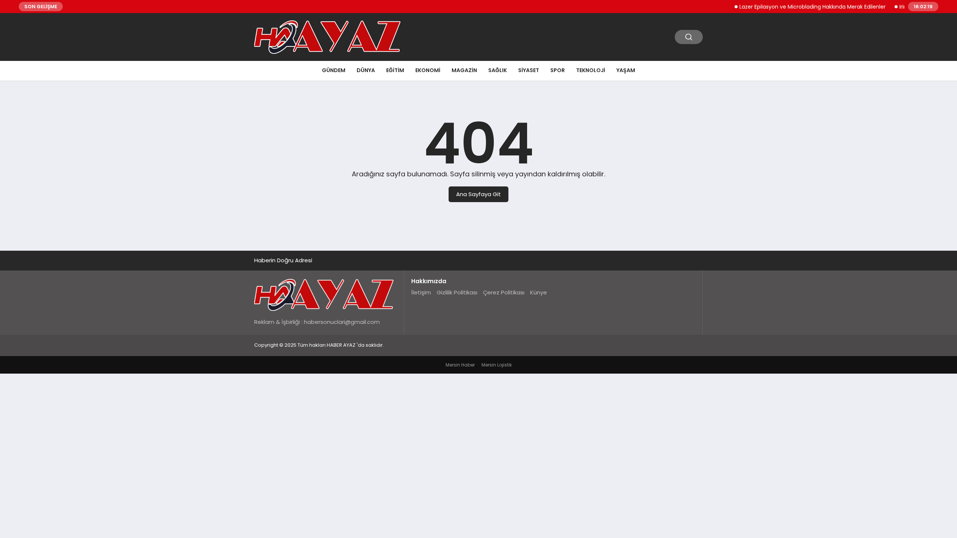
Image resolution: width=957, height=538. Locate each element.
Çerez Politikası (503, 292)
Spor (557, 70)
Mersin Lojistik (496, 365)
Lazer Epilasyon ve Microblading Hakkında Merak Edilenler (805, 6)
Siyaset (528, 70)
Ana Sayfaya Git (478, 194)
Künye (538, 292)
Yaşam (625, 70)
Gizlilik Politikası (457, 292)
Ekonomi (427, 70)
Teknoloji (590, 70)
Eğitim (395, 70)
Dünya (366, 70)
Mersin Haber (460, 365)
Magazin (464, 70)
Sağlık (497, 70)
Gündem (333, 70)
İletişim (421, 292)
